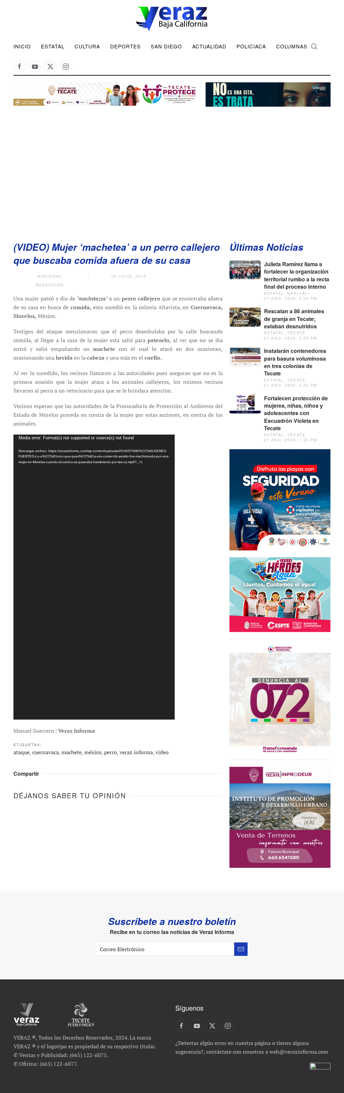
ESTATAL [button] (52, 46)
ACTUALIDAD (209, 46)
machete (71, 752)
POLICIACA (251, 46)
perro (110, 752)
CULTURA (87, 46)
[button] (314, 46)
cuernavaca (45, 752)
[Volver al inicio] (172, 19)
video (162, 752)
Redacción (49, 284)
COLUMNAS (291, 46)
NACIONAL (50, 276)
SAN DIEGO (166, 46)
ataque (21, 752)
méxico (92, 752)
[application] (94, 577)
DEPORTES (125, 46)
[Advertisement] (172, 167)
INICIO (22, 46)
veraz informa (136, 752)
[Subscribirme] (241, 949)
